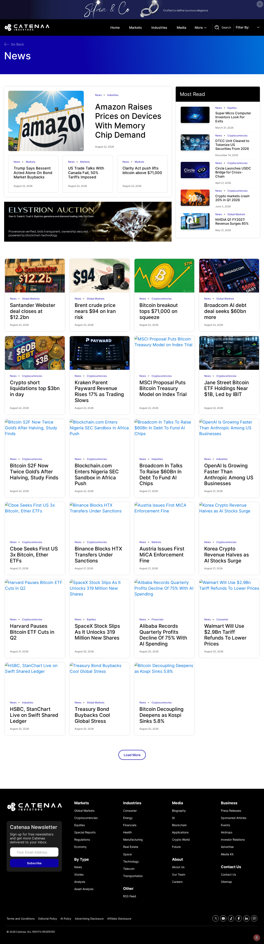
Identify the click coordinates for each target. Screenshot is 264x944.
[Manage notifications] (256, 937)
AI (173, 818)
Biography (179, 810)
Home (115, 27)
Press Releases (231, 810)
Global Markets (236, 214)
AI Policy (65, 918)
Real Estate (130, 847)
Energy (128, 818)
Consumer (222, 619)
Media (181, 27)
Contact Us (228, 874)
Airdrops (226, 832)
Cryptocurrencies (237, 135)
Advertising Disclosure (89, 918)
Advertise (227, 847)
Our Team (178, 874)
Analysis (79, 881)
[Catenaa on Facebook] (239, 918)
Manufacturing (133, 839)
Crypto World (181, 839)
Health (127, 832)
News (98, 95)
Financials (157, 619)
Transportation (133, 876)
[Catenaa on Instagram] (254, 918)
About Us (178, 867)
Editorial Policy (47, 918)
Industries (159, 27)
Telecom (128, 868)
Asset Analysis (83, 889)
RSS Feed (129, 896)
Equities (232, 108)
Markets (135, 27)
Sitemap (226, 881)
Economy (80, 847)
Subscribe (34, 863)
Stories (79, 874)
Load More (132, 755)
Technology (131, 861)
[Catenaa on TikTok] (231, 918)
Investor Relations (233, 839)
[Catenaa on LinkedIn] (246, 918)
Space (127, 854)
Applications (180, 832)
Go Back (17, 44)
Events (225, 825)
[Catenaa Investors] (34, 807)
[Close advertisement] (260, 4)
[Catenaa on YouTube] (223, 918)
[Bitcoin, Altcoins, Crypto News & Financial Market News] (27, 27)
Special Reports (84, 832)
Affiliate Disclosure (119, 918)
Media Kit (227, 854)
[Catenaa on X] (215, 918)
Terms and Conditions (21, 918)
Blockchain (179, 825)
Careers (177, 881)
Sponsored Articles (233, 818)
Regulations (82, 839)
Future (176, 847)
